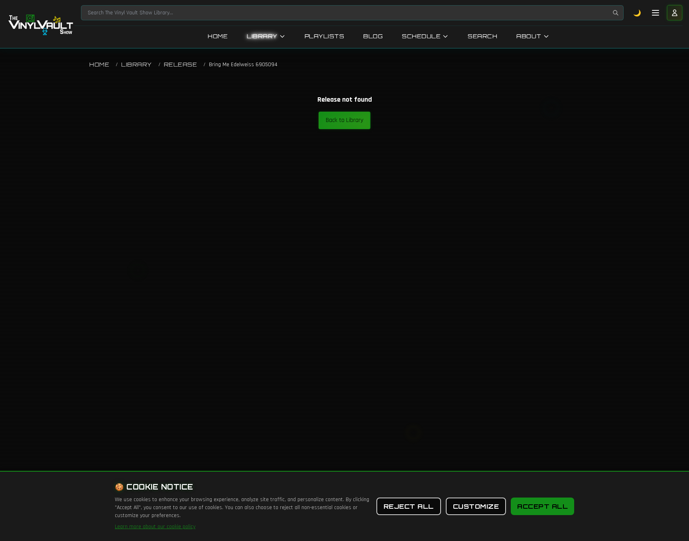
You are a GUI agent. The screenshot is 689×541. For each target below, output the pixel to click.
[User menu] (675, 13)
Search (482, 36)
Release (180, 64)
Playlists (324, 36)
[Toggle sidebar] (655, 13)
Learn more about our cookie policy (155, 526)
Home (218, 36)
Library (262, 36)
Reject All (409, 506)
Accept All (542, 506)
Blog (373, 36)
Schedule (421, 36)
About (528, 36)
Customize (476, 506)
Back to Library (344, 120)
